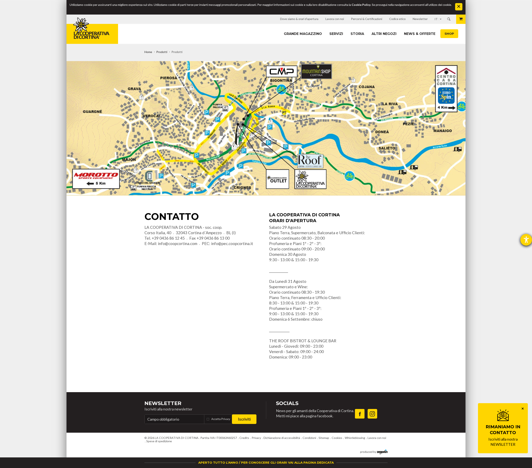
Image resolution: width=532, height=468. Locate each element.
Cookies (337, 438)
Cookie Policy (361, 4)
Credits (244, 438)
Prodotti (161, 52)
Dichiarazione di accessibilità (282, 438)
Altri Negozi (384, 34)
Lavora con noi (377, 438)
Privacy (256, 438)
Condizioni (309, 438)
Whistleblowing (355, 438)
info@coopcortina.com (177, 243)
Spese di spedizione (159, 441)
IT (436, 19)
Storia (357, 34)
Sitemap (324, 438)
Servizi (336, 34)
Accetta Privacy (220, 419)
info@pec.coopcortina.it (232, 243)
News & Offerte (419, 34)
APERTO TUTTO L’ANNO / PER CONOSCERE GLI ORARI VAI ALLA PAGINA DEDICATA (266, 462)
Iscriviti (244, 419)
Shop (449, 34)
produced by (368, 451)
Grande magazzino (303, 34)
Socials (287, 403)
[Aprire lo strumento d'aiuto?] (526, 240)
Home (148, 52)
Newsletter (162, 403)
